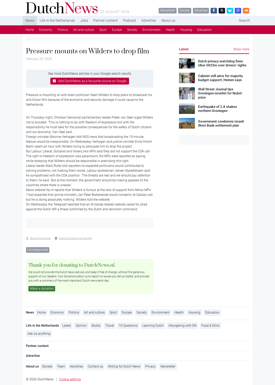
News (29, 20)
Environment (151, 30)
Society (132, 30)
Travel (109, 325)
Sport (103, 30)
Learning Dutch (153, 325)
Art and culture (83, 30)
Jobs (84, 20)
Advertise (200, 10)
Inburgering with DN (182, 325)
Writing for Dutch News (124, 366)
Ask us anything (39, 333)
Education (204, 30)
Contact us (95, 366)
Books (96, 325)
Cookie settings (70, 379)
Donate (185, 10)
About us (168, 20)
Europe (117, 30)
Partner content (105, 20)
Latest (184, 49)
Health (170, 30)
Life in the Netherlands (57, 20)
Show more (241, 49)
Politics (63, 30)
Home (29, 30)
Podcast (129, 20)
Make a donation (42, 288)
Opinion (81, 325)
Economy (45, 30)
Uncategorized (37, 250)
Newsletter (167, 10)
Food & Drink (210, 325)
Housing (186, 30)
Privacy (150, 366)
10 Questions (128, 325)
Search (244, 20)
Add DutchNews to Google (75, 238)
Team (61, 366)
